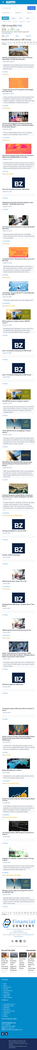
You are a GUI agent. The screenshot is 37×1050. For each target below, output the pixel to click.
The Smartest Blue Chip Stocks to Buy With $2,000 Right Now (18, 227)
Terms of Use (22, 1042)
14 (31, 42)
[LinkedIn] (20, 941)
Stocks (13, 18)
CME (19, 25)
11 (22, 42)
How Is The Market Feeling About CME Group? (17, 351)
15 (34, 42)
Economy (7, 140)
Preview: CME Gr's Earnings (11, 555)
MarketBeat (6, 872)
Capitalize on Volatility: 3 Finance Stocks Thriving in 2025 (18, 859)
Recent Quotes (6, 12)
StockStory (6, 105)
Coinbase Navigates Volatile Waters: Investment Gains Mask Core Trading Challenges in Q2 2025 (17, 496)
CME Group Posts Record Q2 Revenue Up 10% (17, 630)
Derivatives (8, 108)
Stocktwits (6, 209)
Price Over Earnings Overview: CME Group (16, 189)
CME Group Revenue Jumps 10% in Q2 (15, 581)
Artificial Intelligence (9, 875)
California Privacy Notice (19, 1043)
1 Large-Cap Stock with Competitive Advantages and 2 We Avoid (17, 90)
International (22, 21)
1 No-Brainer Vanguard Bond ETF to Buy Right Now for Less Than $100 (18, 293)
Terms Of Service (18, 936)
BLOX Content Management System (20, 1046)
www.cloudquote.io (18, 931)
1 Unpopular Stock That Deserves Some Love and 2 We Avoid (18, 259)
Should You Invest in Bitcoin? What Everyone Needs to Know (18, 799)
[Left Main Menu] (3, 2)
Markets (5, 18)
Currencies (14, 21)
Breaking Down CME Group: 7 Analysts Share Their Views (18, 605)
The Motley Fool (7, 137)
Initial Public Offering (18, 515)
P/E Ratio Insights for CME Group (13, 684)
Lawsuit (17, 783)
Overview (5, 21)
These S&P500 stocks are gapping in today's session (16, 431)
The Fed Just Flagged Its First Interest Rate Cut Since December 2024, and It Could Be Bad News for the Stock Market (17, 125)
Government (8, 754)
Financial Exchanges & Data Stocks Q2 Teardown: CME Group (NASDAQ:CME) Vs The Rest (18, 156)
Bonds (7, 173)
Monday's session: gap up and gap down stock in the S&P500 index (17, 891)
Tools (27, 18)
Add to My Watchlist (6, 33)
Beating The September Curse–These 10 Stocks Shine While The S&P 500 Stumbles (17, 58)
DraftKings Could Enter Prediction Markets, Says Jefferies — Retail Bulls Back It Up (17, 203)
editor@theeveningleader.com (14, 1029)
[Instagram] (24, 941)
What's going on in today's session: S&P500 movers (16, 322)
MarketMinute (6, 814)
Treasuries (28, 21)
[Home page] (10, 2)
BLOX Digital (13, 1047)
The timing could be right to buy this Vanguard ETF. (18, 300)
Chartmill (5, 335)
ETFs (21, 18)
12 (25, 42)
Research (28, 36)
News (10, 21)
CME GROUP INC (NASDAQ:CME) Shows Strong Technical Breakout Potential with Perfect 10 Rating (17, 463)
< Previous (4, 43)
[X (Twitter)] (12, 941)
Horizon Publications (19, 1040)
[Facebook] (16, 941)
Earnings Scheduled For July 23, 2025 (15, 531)
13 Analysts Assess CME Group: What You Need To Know (18, 709)
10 (19, 42)
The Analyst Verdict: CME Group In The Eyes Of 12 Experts (18, 833)
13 (28, 42)
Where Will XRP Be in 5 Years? (12, 770)
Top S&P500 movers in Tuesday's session (16, 401)
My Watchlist (18, 12)
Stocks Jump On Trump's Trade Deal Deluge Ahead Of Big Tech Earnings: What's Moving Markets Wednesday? (18, 738)
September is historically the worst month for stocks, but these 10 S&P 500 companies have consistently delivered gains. (18, 66)
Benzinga (5, 71)
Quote (7, 36)
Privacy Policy (28, 934)
